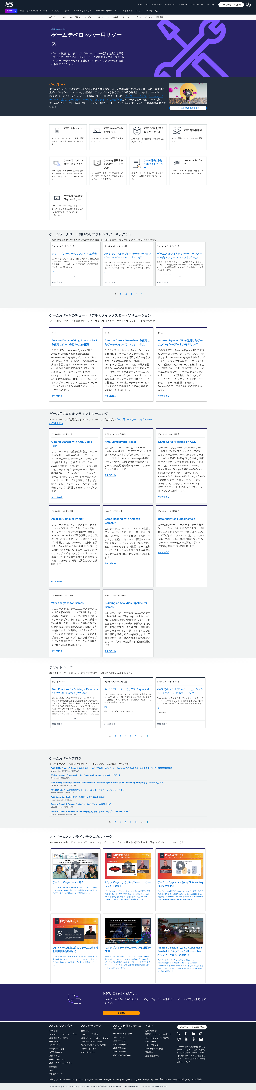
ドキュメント (56, 10)
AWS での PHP (119, 1052)
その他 (149, 10)
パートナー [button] (103, 17)
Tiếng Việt (136, 1079)
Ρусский (154, 1079)
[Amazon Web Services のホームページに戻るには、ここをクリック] (9, 4)
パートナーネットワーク (82, 10)
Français (107, 1079)
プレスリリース (55, 1074)
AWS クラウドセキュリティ (61, 1063)
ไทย (161, 1079)
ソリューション (34, 10)
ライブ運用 (60, 99)
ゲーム (52, 17)
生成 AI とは (54, 1056)
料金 (45, 10)
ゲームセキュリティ (94, 99)
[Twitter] (181, 1034)
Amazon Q (11, 10)
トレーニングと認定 (89, 1034)
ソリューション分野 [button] (70, 17)
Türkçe (146, 1079)
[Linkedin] (195, 1034)
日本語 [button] (182, 4)
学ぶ (67, 10)
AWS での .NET (119, 1041)
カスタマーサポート (124, 10)
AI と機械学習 (114, 99)
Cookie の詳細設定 (99, 1086)
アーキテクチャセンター (91, 1041)
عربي (56, 1079)
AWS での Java (119, 1048)
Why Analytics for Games (67, 603)
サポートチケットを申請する (157, 1038)
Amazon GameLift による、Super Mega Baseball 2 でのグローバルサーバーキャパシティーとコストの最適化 (180, 951)
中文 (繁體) (197, 1079)
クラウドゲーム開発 (136, 96)
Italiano (116, 1079)
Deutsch (81, 1079)
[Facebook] (188, 1034)
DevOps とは (54, 1041)
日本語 (168, 1079)
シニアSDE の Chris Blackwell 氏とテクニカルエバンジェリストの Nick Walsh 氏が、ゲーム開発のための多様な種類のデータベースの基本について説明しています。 (75, 890)
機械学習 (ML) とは (57, 1059)
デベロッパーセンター (122, 1034)
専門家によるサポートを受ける (158, 1034)
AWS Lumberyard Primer (120, 441)
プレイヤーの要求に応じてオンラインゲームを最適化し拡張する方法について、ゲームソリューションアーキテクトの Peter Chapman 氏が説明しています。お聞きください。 (75, 960)
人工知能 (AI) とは (57, 1052)
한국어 (176, 1079)
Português (126, 1079)
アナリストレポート (89, 1049)
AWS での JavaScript (122, 1055)
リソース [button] (126, 17)
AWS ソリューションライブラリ (94, 1038)
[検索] (156, 11)
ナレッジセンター (152, 1045)
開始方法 (85, 1031)
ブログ (138, 17)
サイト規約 (84, 1086)
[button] (231, 4)
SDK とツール (119, 1037)
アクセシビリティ (70, 1086)
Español (98, 1079)
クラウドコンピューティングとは (63, 1034)
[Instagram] (203, 1034)
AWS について (144, 4)
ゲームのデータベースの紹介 (68, 882)
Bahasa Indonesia (67, 1079)
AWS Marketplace (104, 10)
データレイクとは (56, 1049)
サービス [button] (89, 17)
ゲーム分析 (75, 99)
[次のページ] (141, 294)
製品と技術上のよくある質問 (93, 1045)
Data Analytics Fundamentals (176, 518)
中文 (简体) (185, 1079)
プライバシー (55, 1086)
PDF (106, 707)
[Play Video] (188, 93)
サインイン (211, 5)
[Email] (203, 1039)
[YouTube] (188, 1039)
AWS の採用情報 (152, 1056)
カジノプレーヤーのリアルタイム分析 (74, 253)
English (90, 1079)
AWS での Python (120, 1044)
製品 (22, 10)
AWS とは (53, 1031)
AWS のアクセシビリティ (60, 1038)
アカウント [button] (196, 4)
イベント (139, 10)
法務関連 (149, 1052)
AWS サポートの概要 (154, 1049)
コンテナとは (55, 1045)
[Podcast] (195, 1039)
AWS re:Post (150, 1041)
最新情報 (53, 1067)
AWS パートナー (88, 1052)
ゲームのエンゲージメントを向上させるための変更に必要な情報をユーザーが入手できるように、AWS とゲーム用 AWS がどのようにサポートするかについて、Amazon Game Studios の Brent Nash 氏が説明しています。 (127, 895)
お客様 (115, 17)
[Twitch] (181, 1039)
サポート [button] (168, 4)
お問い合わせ (157, 4)
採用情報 (159, 17)
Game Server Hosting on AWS (177, 441)
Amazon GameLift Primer (67, 518)
